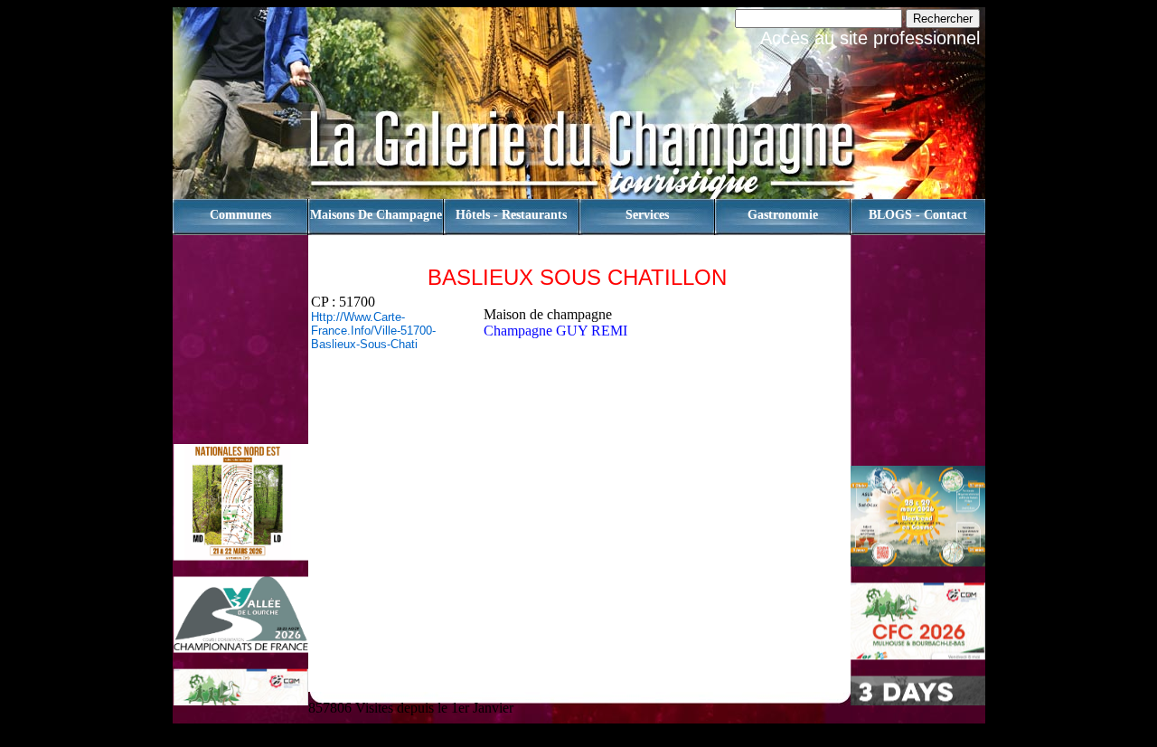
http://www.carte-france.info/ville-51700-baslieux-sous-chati (373, 330)
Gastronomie (783, 215)
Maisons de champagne (376, 215)
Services (647, 215)
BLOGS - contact (918, 215)
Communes (240, 215)
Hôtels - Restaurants (511, 215)
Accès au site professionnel (870, 38)
